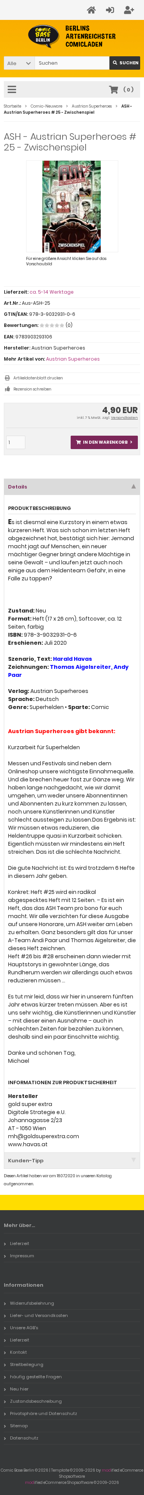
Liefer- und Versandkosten (39, 1315)
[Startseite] (92, 10)
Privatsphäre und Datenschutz (43, 1413)
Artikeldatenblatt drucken (38, 378)
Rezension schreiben (32, 389)
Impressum (22, 1256)
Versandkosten (124, 417)
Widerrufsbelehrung (32, 1303)
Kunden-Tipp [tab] (25, 1160)
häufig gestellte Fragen (36, 1377)
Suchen (124, 63)
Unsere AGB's (24, 1328)
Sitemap (19, 1426)
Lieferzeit (19, 1243)
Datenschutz (24, 1438)
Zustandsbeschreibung (36, 1401)
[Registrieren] (130, 10)
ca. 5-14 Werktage (52, 292)
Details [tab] (17, 486)
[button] (19, 63)
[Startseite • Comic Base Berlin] (72, 36)
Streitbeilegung (26, 1364)
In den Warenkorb (104, 442)
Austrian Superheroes (73, 359)
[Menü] (13, 90)
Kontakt (18, 1352)
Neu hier (19, 1389)
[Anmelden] (111, 10)
